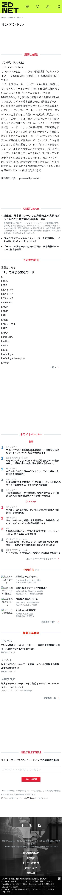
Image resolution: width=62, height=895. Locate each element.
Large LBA (7, 337)
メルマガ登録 (31, 779)
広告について (31, 868)
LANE (4, 319)
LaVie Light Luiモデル (13, 358)
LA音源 (5, 362)
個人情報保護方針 (31, 853)
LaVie (4, 350)
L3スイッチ (7, 294)
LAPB (4, 328)
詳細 (51, 889)
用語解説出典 (8, 178)
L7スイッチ (7, 298)
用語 (19, 17)
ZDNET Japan (7, 17)
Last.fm (5, 341)
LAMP (4, 311)
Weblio (36, 178)
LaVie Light (7, 354)
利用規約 (31, 858)
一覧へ (53, 367)
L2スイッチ (7, 289)
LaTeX (4, 345)
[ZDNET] (10, 6)
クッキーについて (31, 863)
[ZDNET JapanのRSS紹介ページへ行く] (39, 826)
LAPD (4, 332)
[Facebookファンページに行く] (23, 826)
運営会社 (31, 873)
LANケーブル (8, 324)
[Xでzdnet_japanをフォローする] (31, 826)
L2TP (4, 285)
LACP (4, 307)
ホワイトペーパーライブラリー (41, 559)
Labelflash (6, 302)
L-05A (4, 281)
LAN (3, 315)
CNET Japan (29, 798)
